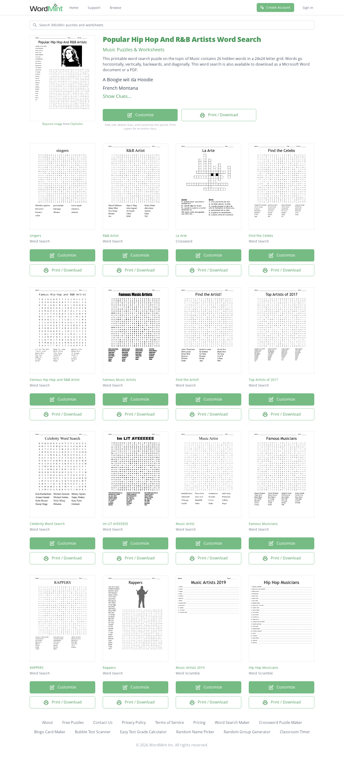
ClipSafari (76, 124)
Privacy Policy (134, 722)
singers (35, 235)
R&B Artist (111, 235)
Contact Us (103, 722)
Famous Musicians (263, 523)
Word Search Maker (232, 722)
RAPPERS (37, 667)
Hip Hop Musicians (263, 667)
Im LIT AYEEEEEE (115, 523)
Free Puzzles (73, 722)
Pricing (199, 722)
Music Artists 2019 (190, 667)
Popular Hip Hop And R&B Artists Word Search (182, 39)
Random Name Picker (195, 731)
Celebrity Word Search (47, 523)
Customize (144, 114)
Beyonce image (52, 124)
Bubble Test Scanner (93, 731)
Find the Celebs (261, 235)
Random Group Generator (247, 731)
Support (94, 7)
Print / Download (222, 114)
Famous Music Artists (119, 379)
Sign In (308, 7)
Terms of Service (169, 722)
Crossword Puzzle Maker (280, 722)
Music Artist (185, 523)
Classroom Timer (295, 731)
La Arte (181, 235)
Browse (115, 7)
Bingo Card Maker (50, 731)
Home (73, 7)
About (47, 722)
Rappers (109, 667)
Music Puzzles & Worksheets (134, 49)
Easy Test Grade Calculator (143, 731)
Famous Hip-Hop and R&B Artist (55, 379)
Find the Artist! (187, 379)
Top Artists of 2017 (263, 379)
